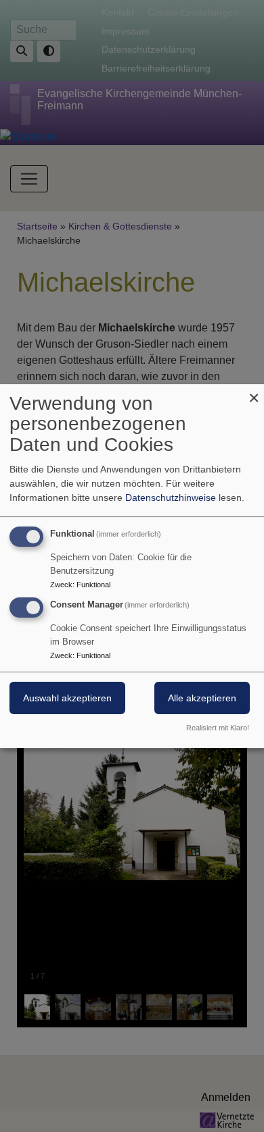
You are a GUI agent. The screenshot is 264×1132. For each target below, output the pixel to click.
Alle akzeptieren (202, 698)
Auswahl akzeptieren (67, 698)
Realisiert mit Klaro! (217, 728)
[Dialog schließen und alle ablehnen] (254, 392)
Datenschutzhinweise (170, 497)
